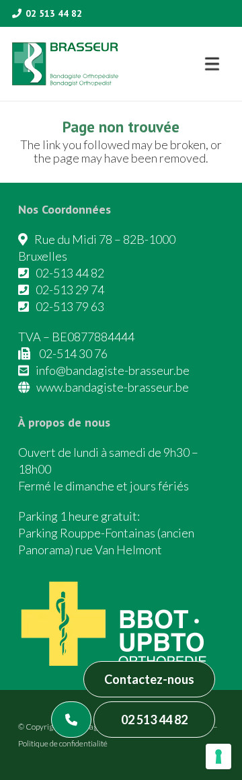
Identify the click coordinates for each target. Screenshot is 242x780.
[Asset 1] (65, 64)
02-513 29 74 (70, 289)
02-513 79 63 (70, 306)
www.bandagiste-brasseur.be (112, 387)
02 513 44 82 (154, 719)
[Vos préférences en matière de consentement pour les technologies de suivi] (218, 756)
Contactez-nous (149, 679)
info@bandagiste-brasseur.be (113, 370)
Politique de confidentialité (63, 743)
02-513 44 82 (70, 272)
